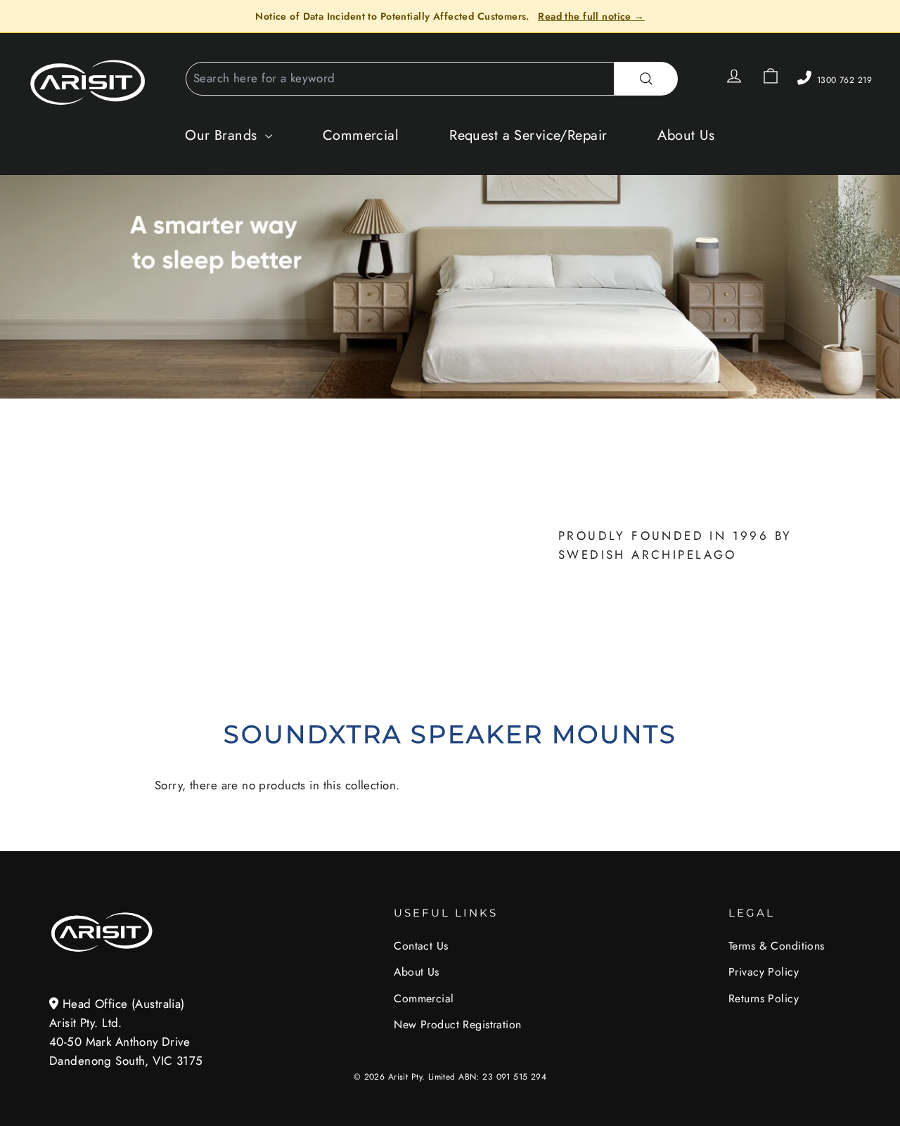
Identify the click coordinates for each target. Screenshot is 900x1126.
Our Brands (223, 135)
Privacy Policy (763, 972)
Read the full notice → (591, 16)
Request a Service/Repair (528, 135)
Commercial (361, 135)
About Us (685, 135)
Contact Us (421, 946)
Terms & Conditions (776, 946)
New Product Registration (457, 1024)
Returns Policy (763, 998)
